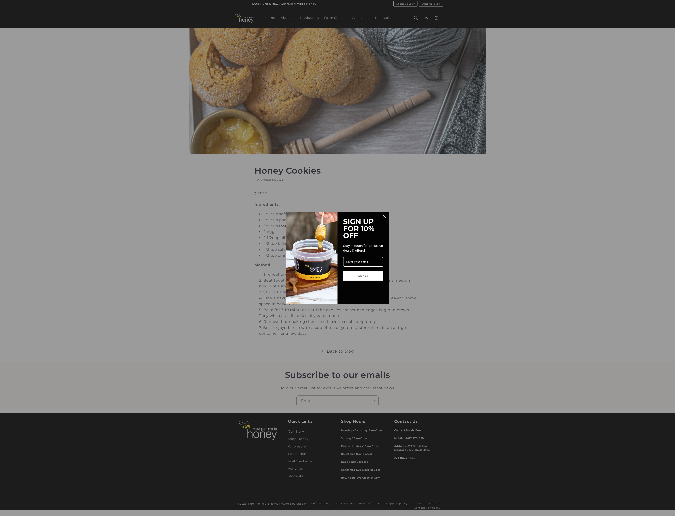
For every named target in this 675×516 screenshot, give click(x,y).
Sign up (363, 275)
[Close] (385, 216)
